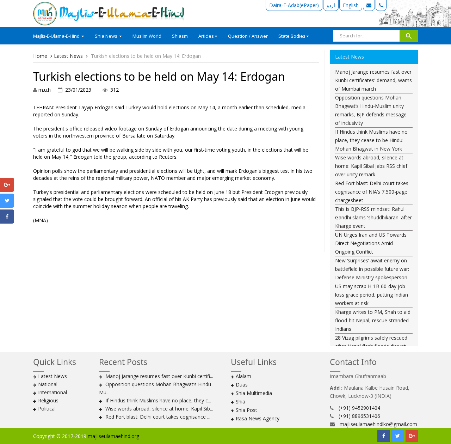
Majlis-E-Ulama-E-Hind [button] (57, 36)
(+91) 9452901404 (359, 408)
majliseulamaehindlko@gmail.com (378, 424)
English (351, 5)
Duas (242, 384)
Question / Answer (248, 36)
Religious (48, 400)
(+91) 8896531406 (359, 416)
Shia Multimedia (254, 393)
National (47, 384)
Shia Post (246, 410)
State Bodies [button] (291, 36)
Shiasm (180, 36)
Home (40, 56)
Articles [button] (206, 36)
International (52, 392)
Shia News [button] (106, 36)
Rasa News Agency (257, 418)
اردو (331, 5)
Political (47, 408)
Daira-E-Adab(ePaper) (294, 5)
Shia (240, 401)
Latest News (68, 56)
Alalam (243, 376)
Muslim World (146, 36)
